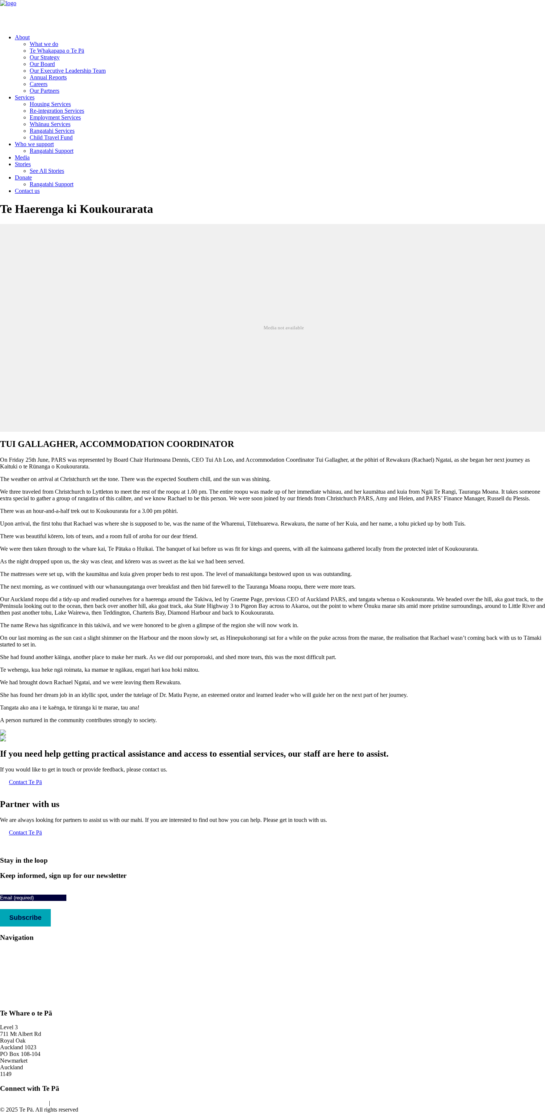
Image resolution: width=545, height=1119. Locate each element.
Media (22, 157)
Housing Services (50, 104)
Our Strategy (45, 57)
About (22, 37)
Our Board (42, 64)
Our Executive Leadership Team (68, 71)
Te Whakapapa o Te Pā (57, 50)
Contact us (27, 191)
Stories (23, 164)
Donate (23, 177)
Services (24, 97)
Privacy (60, 1103)
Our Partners (44, 91)
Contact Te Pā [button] (25, 782)
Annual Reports (48, 77)
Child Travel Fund (51, 137)
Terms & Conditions (23, 1103)
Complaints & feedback (27, 998)
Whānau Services (50, 124)
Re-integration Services (57, 111)
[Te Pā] (272, 14)
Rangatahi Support (51, 151)
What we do (44, 44)
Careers (38, 84)
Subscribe (25, 917)
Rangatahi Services (52, 131)
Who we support (34, 144)
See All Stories (47, 171)
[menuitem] (280, 64)
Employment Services (55, 117)
